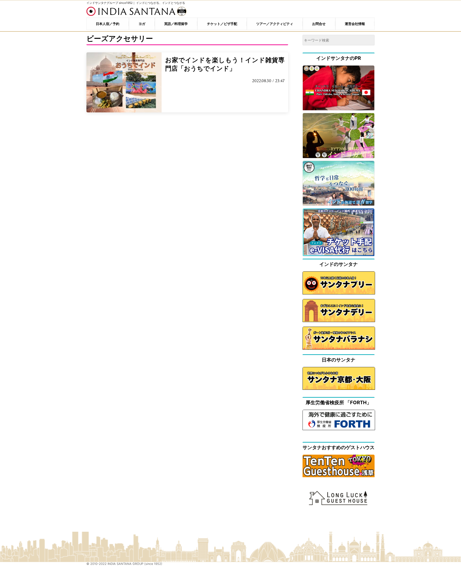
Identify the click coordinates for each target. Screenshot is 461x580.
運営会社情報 (355, 24)
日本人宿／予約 (107, 24)
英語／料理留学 (176, 24)
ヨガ (142, 24)
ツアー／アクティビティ (274, 24)
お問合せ (319, 24)
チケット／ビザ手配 (222, 24)
